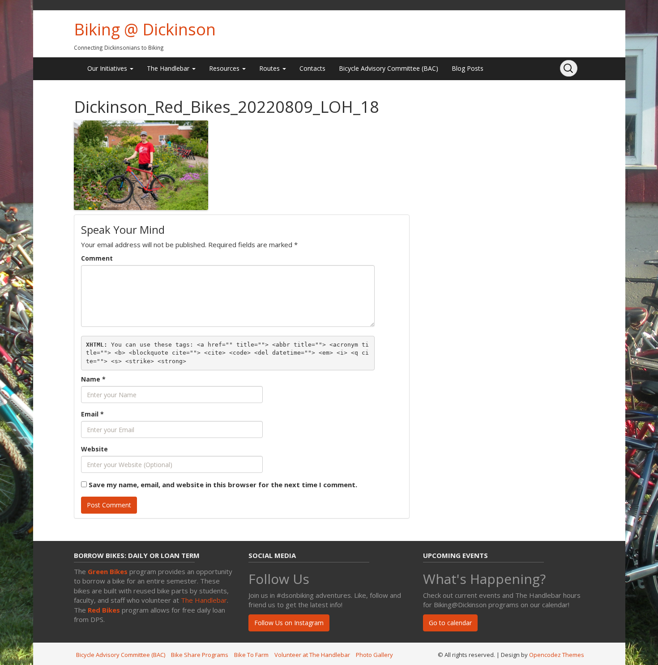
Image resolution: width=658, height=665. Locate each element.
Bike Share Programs (199, 655)
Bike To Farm (251, 655)
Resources (225, 68)
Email (92, 414)
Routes (270, 68)
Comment (97, 258)
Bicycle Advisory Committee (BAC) (388, 68)
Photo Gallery (374, 655)
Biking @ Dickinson (145, 29)
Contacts (312, 68)
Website (94, 449)
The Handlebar (169, 68)
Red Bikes (104, 609)
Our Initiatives (108, 68)
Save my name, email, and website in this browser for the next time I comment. (223, 484)
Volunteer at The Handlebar (312, 655)
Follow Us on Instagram (289, 622)
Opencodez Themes (556, 655)
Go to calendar (450, 622)
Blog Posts (467, 68)
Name (93, 379)
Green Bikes (108, 571)
